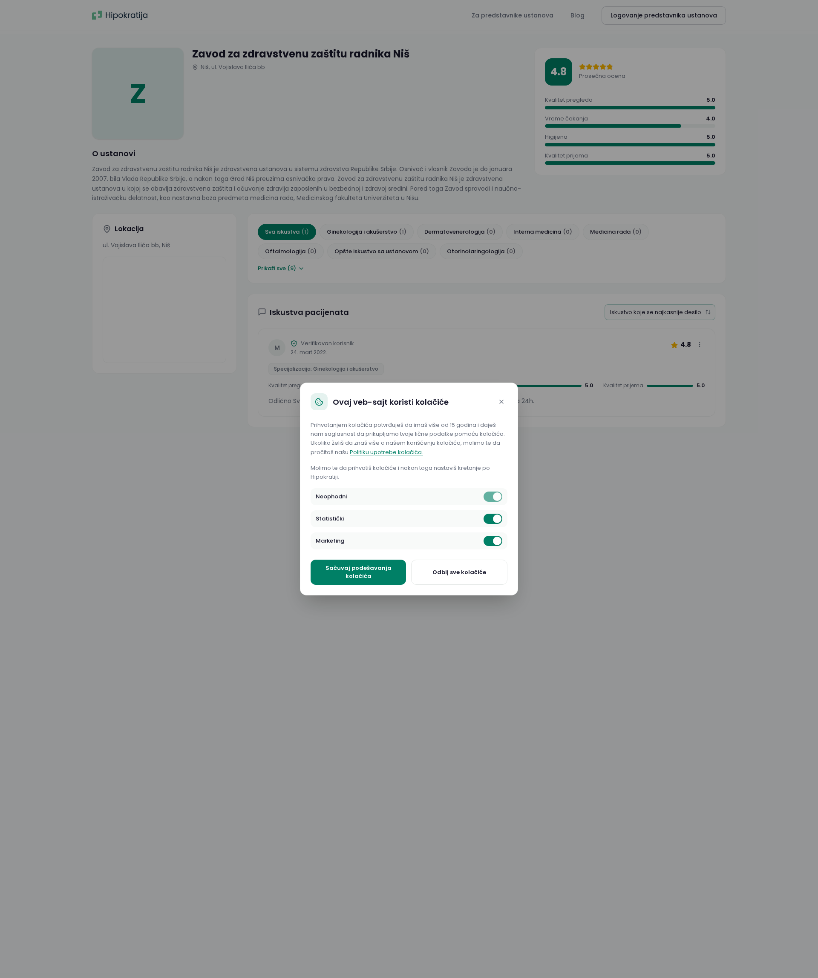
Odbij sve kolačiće (459, 572)
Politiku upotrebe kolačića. (386, 452)
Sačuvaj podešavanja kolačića (358, 572)
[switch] (493, 497)
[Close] (501, 402)
